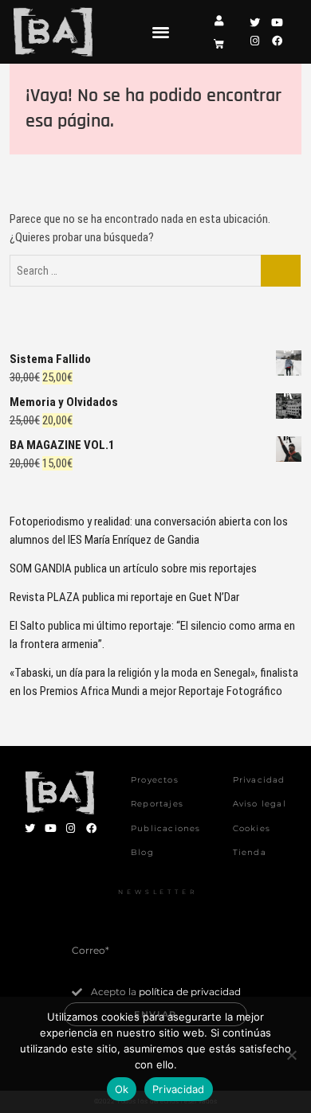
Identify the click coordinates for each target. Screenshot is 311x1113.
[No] (291, 1055)
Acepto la (166, 992)
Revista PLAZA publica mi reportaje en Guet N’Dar (124, 597)
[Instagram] (255, 41)
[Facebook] (276, 41)
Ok (122, 1089)
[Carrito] (219, 44)
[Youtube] (276, 23)
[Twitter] (255, 23)
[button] (161, 31)
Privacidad (178, 1089)
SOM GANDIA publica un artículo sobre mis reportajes (133, 568)
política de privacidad (190, 992)
